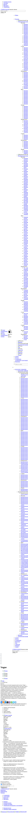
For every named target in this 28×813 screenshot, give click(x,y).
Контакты (17, 641)
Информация (4, 791)
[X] (7, 702)
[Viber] (9, 702)
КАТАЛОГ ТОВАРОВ (20, 369)
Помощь (3, 792)
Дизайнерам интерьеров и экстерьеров (12, 805)
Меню (16, 15)
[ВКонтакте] (1, 702)
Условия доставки (7, 804)
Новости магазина (6, 784)
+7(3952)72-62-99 (5, 9)
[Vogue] (5, 671)
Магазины (5, 799)
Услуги (17, 639)
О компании (18, 360)
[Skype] (13, 702)
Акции (17, 637)
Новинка (20, 352)
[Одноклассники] (3, 702)
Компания (3, 790)
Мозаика (20, 342)
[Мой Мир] (5, 702)
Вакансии (5, 797)
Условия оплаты (7, 803)
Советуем (20, 350)
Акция (19, 355)
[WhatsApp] (11, 702)
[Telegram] (15, 702)
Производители (7, 808)
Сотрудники (24, 360)
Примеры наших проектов (9, 809)
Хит (19, 347)
